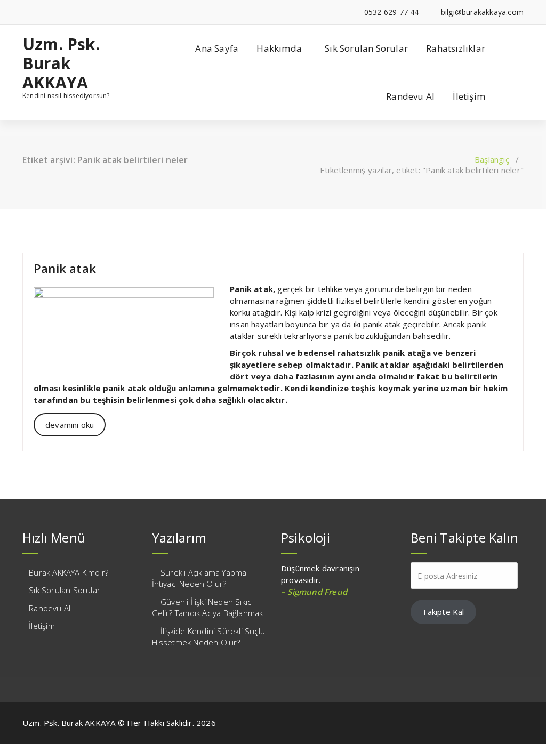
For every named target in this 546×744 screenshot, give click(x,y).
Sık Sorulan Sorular (366, 48)
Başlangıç (492, 159)
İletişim (469, 96)
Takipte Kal (443, 611)
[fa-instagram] (41, 12)
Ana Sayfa (216, 48)
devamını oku (69, 424)
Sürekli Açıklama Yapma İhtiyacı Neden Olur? (199, 578)
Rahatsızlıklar (455, 48)
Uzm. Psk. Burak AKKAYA (61, 63)
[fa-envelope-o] (58, 12)
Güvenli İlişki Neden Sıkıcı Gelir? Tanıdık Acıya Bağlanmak (207, 607)
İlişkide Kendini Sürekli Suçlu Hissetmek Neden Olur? (208, 637)
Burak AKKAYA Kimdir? (68, 572)
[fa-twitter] (25, 12)
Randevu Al (410, 96)
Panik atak (65, 268)
